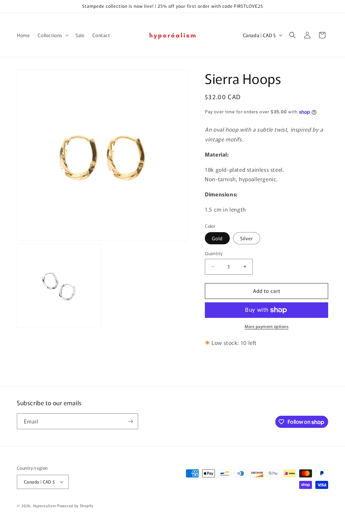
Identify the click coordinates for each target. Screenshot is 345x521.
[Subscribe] (130, 421)
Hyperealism (44, 505)
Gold (217, 238)
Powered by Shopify (75, 505)
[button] (52, 35)
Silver (246, 238)
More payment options (266, 326)
